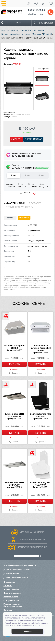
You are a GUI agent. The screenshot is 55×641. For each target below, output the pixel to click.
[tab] (15, 203)
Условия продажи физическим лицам (13, 605)
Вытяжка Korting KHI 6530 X (14, 346)
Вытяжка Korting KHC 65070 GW (40, 483)
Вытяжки (37, 34)
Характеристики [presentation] (14, 203)
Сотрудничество (11, 600)
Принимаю (27, 631)
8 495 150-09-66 (36, 10)
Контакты (8, 586)
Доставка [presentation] (35, 203)
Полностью (24, 218)
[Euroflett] (13, 14)
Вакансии (8, 610)
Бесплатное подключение (32, 547)
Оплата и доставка (12, 593)
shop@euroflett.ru (35, 14)
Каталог (40, 30)
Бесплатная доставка (32, 532)
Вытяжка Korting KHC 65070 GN (40, 415)
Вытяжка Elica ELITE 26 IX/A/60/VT (14, 415)
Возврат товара (11, 597)
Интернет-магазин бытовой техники (18, 30)
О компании (9, 582)
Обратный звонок (50, 12)
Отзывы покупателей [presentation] (20, 207)
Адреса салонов (11, 589)
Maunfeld (47, 34)
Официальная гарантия (32, 539)
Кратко (10, 218)
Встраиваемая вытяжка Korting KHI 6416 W (41, 348)
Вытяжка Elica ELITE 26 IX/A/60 (14, 483)
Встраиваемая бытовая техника (16, 34)
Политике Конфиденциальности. (27, 626)
